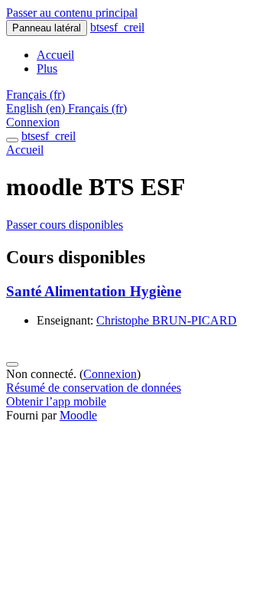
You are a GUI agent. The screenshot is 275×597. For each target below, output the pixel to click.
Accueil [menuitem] (55, 54)
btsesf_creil (117, 27)
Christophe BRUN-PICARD (166, 320)
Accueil (25, 149)
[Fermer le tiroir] (12, 140)
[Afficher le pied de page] (12, 364)
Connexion (33, 122)
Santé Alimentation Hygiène (93, 291)
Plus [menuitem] (47, 68)
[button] (35, 94)
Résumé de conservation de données (93, 387)
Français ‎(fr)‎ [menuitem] (97, 108)
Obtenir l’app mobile (56, 401)
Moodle (78, 415)
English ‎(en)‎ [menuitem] (37, 108)
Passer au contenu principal (72, 12)
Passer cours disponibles (64, 224)
